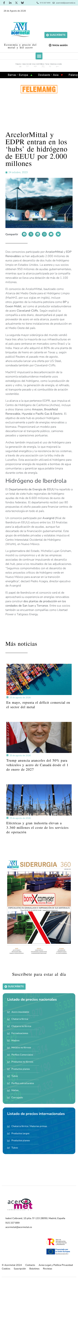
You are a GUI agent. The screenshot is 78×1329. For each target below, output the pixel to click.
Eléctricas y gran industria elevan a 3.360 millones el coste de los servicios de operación (37, 827)
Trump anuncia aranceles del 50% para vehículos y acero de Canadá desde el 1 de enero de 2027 (37, 765)
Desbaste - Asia (34, 75)
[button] (39, 56)
